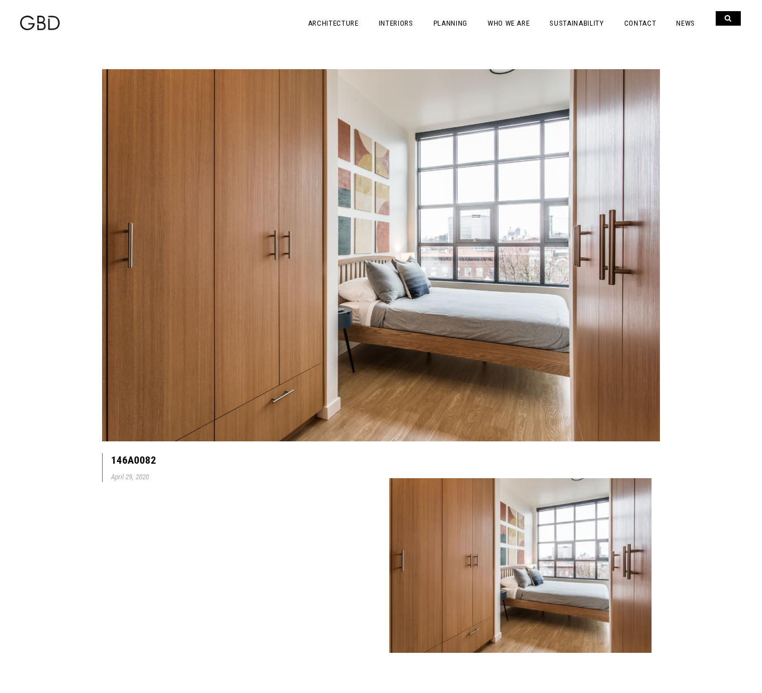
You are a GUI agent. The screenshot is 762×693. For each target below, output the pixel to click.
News (685, 23)
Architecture (333, 23)
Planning (450, 23)
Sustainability (576, 23)
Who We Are (509, 23)
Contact (640, 23)
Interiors (396, 23)
